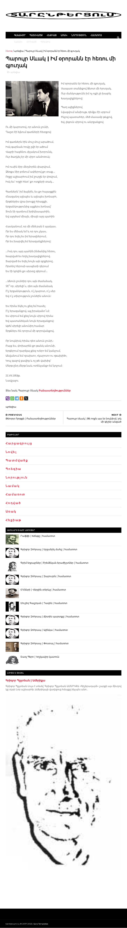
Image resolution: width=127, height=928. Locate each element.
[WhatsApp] (12, 398)
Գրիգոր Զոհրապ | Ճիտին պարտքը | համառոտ (50, 616)
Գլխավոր (19, 35)
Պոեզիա (45, 41)
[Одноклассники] (21, 398)
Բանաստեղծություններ (55, 390)
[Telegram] (17, 398)
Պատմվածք (36, 35)
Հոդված (31, 41)
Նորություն (78, 35)
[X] (26, 398)
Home (9, 51)
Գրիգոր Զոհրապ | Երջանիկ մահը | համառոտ (49, 549)
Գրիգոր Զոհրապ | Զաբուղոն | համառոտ (46, 576)
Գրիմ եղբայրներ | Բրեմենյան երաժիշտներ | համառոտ (54, 562)
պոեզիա (19, 51)
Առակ (64, 35)
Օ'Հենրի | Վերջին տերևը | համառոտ (43, 589)
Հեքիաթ (52, 35)
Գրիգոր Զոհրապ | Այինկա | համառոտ (44, 629)
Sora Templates (40, 924)
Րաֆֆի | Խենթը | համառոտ (38, 535)
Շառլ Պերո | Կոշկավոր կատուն (40, 656)
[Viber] (8, 398)
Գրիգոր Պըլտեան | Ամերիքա (25, 680)
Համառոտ (96, 35)
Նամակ (18, 41)
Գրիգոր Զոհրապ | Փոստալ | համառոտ (45, 643)
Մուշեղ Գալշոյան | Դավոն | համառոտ (44, 603)
